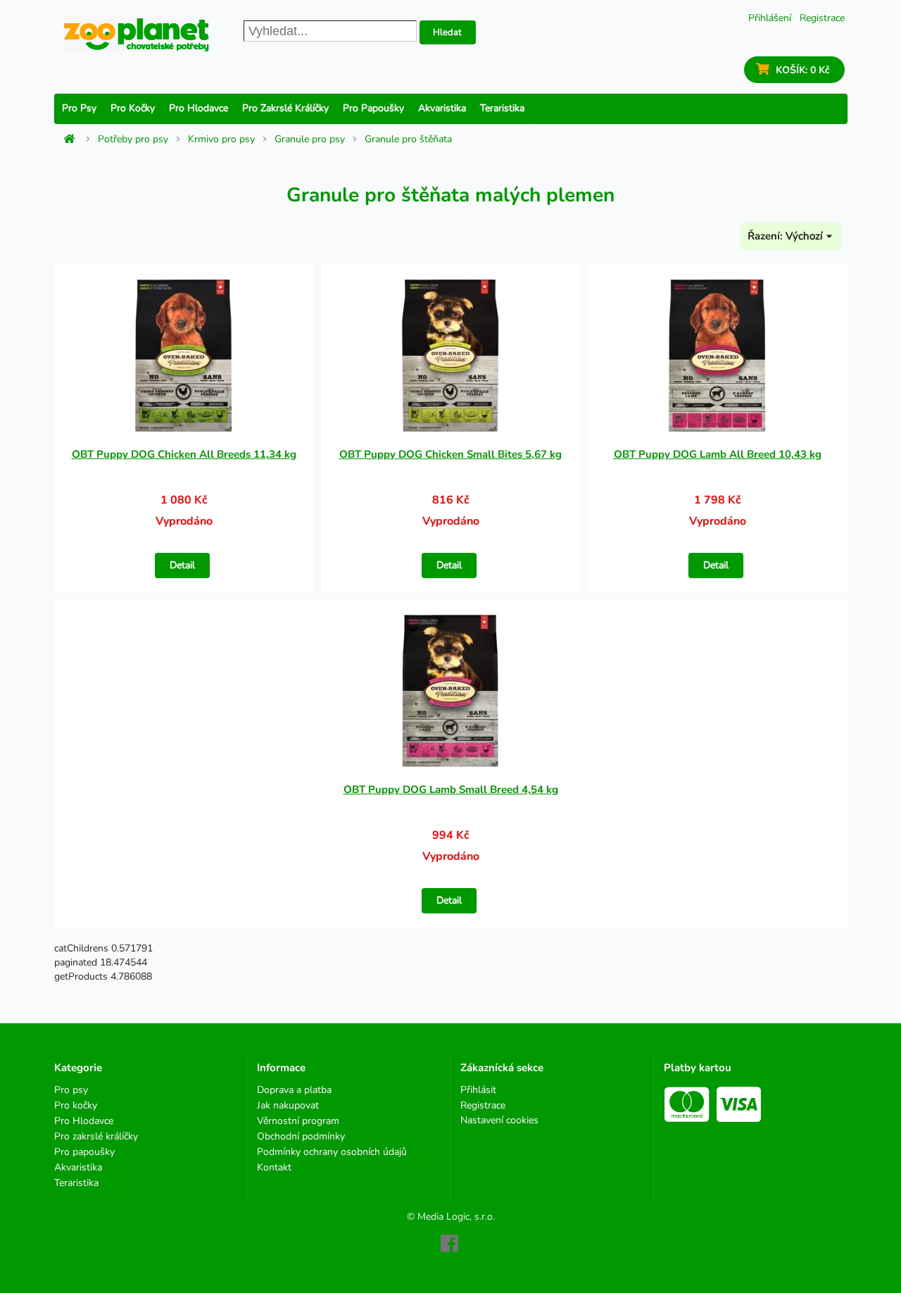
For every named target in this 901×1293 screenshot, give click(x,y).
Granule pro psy (310, 139)
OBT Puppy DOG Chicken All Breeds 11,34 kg (184, 454)
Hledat (447, 32)
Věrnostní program (298, 1121)
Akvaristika (442, 108)
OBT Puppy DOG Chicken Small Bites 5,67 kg (450, 454)
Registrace (822, 18)
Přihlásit (478, 1091)
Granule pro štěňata (408, 139)
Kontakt (274, 1167)
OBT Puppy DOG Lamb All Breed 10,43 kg (717, 454)
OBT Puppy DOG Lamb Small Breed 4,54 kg (451, 789)
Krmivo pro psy (221, 139)
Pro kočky (133, 108)
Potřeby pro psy (133, 139)
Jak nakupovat (288, 1105)
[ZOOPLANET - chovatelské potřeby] (136, 34)
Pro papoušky (373, 108)
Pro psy (79, 108)
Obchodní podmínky (301, 1136)
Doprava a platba (294, 1091)
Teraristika (502, 108)
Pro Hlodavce (198, 108)
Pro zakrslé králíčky (285, 108)
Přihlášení (769, 18)
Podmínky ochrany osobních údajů (332, 1151)
